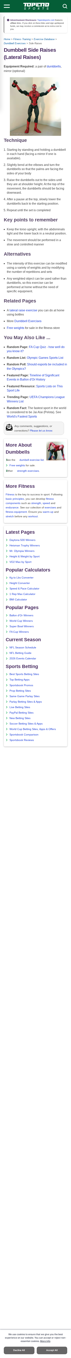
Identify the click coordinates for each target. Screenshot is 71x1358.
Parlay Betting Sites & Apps (25, 701)
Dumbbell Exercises (15, 43)
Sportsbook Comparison (23, 734)
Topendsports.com (46, 20)
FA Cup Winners (19, 631)
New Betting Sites (19, 718)
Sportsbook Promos (21, 685)
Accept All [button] (52, 1350)
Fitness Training (22, 39)
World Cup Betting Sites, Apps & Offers (32, 729)
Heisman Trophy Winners (24, 545)
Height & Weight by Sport (24, 556)
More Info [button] (45, 1341)
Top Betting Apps (19, 679)
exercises (50, 507)
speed (46, 503)
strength (36, 503)
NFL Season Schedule (22, 647)
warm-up (48, 511)
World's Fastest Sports (22, 416)
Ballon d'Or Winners (21, 615)
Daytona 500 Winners (22, 540)
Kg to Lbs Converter (21, 577)
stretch (10, 516)
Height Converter (19, 583)
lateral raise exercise (23, 310)
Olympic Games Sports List (45, 357)
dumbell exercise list (32, 460)
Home (7, 39)
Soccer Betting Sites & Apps (26, 723)
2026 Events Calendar (22, 658)
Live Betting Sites (19, 707)
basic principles (15, 498)
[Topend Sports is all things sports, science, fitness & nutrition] (36, 6)
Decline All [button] (19, 1350)
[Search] (65, 6)
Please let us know (41, 430)
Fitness (10, 494)
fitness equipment (16, 511)
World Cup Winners (21, 620)
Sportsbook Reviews (21, 740)
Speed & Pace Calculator (24, 588)
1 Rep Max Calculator (22, 594)
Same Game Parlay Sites (24, 696)
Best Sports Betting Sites (24, 674)
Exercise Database (44, 39)
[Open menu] (7, 6)
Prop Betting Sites (20, 690)
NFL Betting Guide (20, 653)
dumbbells (54, 66)
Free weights (15, 327)
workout (33, 516)
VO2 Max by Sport (20, 562)
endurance (12, 507)
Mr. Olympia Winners (21, 551)
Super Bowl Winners (21, 626)
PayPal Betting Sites (21, 712)
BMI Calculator (18, 599)
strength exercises (28, 470)
